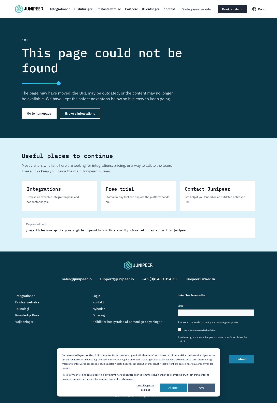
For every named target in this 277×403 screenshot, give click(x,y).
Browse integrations (80, 113)
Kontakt (169, 9)
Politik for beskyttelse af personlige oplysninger (127, 322)
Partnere (131, 9)
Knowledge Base (27, 315)
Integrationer (60, 9)
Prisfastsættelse (109, 9)
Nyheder (98, 309)
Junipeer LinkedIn (200, 279)
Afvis (201, 387)
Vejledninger (24, 322)
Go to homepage (39, 113)
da (260, 9)
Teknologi (22, 309)
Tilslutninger (83, 9)
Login (96, 296)
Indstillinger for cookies (145, 387)
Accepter (173, 387)
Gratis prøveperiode (196, 9)
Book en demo (232, 9)
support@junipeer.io (117, 279)
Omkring (98, 315)
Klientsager (150, 9)
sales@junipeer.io (77, 279)
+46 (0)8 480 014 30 (159, 279)
